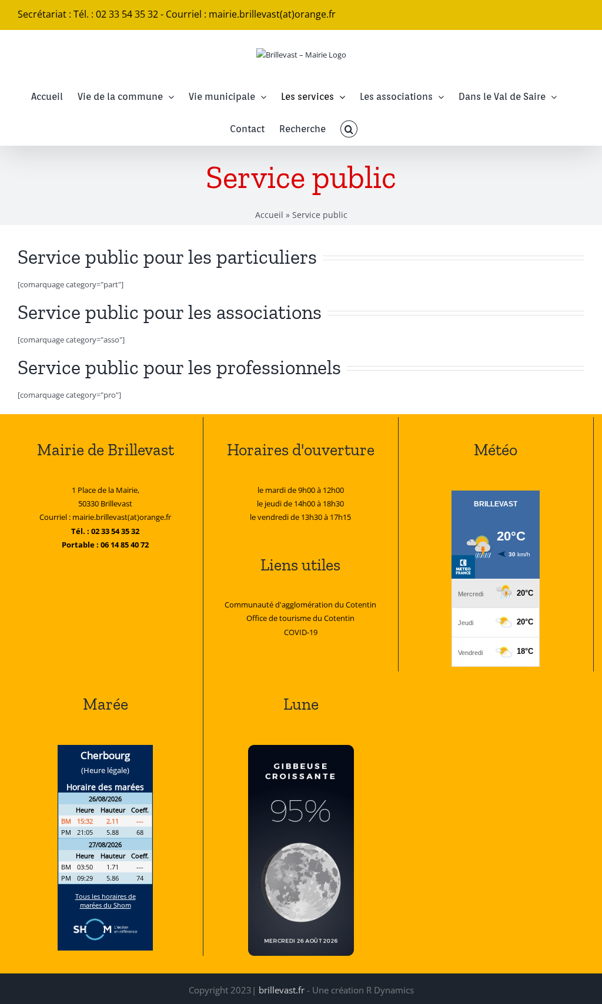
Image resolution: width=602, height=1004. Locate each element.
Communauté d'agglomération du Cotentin (300, 604)
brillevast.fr (282, 990)
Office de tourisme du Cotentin (300, 618)
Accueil (269, 214)
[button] (348, 129)
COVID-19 (300, 632)
